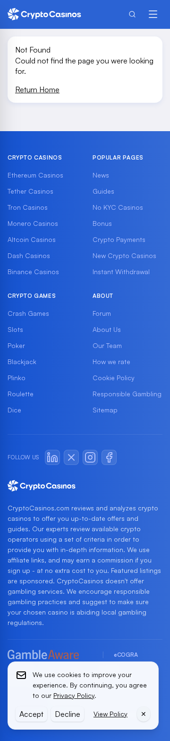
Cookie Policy (114, 378)
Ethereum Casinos (35, 175)
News (101, 175)
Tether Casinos (30, 191)
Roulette (21, 394)
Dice (14, 410)
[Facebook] (109, 457)
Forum (102, 313)
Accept (31, 714)
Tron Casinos (28, 207)
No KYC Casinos (118, 207)
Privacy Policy (73, 695)
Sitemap (105, 410)
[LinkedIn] (52, 457)
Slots (15, 329)
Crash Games (28, 313)
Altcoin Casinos (32, 239)
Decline (67, 714)
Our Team (107, 345)
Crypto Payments (119, 239)
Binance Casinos (33, 272)
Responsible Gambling (127, 394)
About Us (107, 329)
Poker (16, 345)
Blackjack (22, 361)
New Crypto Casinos (124, 255)
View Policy (111, 714)
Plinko (17, 378)
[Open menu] (153, 14)
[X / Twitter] (71, 457)
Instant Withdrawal (121, 272)
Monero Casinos (33, 223)
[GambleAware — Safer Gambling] (50, 655)
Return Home (37, 89)
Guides (103, 191)
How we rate (111, 361)
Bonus (102, 223)
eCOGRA (125, 654)
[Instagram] (90, 457)
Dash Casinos (29, 255)
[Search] (132, 14)
